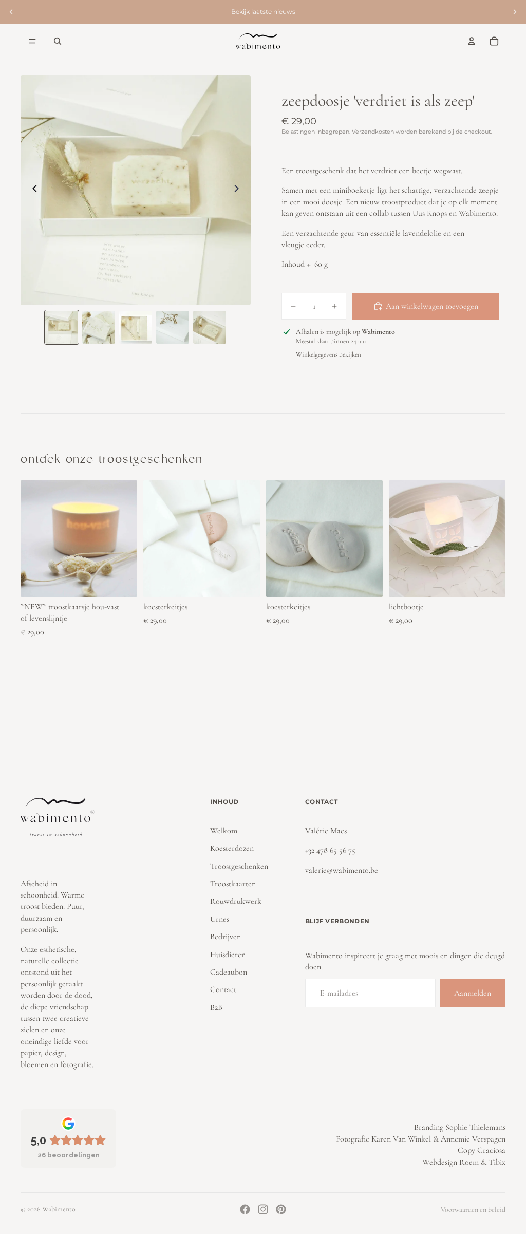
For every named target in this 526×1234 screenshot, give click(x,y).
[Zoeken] (57, 41)
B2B (216, 1007)
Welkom (223, 831)
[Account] (471, 41)
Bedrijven (225, 936)
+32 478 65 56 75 (330, 850)
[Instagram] (263, 1209)
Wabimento (59, 1209)
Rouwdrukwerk (235, 901)
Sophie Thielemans (475, 1127)
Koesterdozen (232, 848)
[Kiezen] (121, 581)
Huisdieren (228, 954)
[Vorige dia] (11, 12)
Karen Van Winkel (402, 1139)
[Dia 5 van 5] (209, 327)
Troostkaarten (233, 883)
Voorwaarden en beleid (473, 1209)
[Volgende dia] (514, 12)
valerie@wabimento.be (341, 870)
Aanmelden (472, 993)
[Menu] (32, 41)
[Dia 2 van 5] (98, 327)
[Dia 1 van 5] (61, 327)
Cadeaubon (228, 972)
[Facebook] (245, 1209)
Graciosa (491, 1150)
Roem (469, 1162)
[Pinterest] (281, 1209)
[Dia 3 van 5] (135, 327)
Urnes (219, 919)
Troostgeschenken (239, 866)
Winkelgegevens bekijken (328, 354)
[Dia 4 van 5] (172, 327)
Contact (223, 989)
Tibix (497, 1162)
